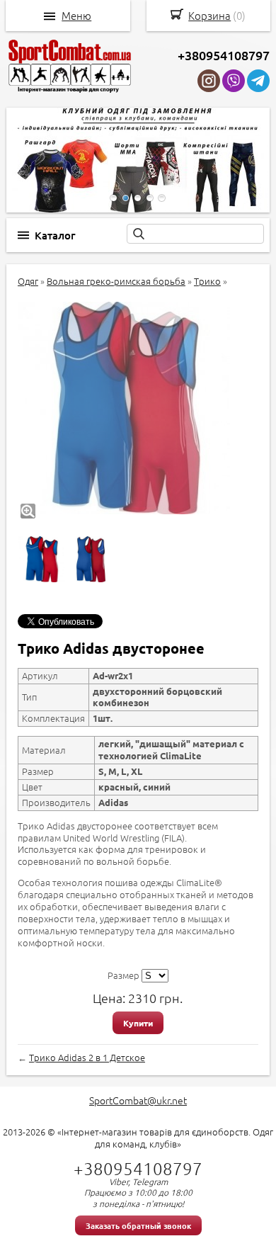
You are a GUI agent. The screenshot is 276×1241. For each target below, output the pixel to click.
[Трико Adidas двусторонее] (124, 408)
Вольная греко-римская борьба (116, 281)
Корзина (209, 15)
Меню (76, 15)
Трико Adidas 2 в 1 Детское (87, 1057)
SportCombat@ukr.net (138, 1100)
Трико (207, 281)
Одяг (28, 281)
